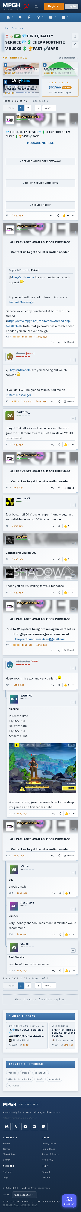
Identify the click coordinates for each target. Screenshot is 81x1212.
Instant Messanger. (22, 302)
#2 (7, 336)
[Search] (36, 6)
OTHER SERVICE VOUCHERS (41, 183)
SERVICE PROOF (41, 205)
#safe (40, 1079)
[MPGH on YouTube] (25, 1126)
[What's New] (29, 17)
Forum (6, 1143)
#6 (7, 526)
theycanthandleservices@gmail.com (40, 639)
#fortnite (41, 1072)
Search (6, 1159)
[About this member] (73, 123)
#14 (11, 934)
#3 (7, 401)
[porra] (26, 6)
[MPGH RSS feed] (43, 1126)
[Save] (75, 36)
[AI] (52, 17)
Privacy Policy (49, 1143)
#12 (8, 855)
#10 (8, 684)
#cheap (12, 1072)
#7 (7, 559)
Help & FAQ (47, 1159)
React (70, 342)
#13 (11, 893)
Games (7, 1148)
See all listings (68, 57)
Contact (46, 1177)
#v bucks (13, 1085)
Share (58, 215)
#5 (7, 487)
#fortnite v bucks (19, 1079)
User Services (14, 28)
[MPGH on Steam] (34, 1126)
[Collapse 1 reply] (6, 755)
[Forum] (10, 17)
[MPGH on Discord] (7, 1126)
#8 (7, 592)
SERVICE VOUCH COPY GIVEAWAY (41, 161)
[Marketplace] (65, 17)
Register (54, 6)
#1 (7, 215)
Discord (46, 1172)
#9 (7, 644)
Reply (51, 215)
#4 (7, 444)
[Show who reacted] (72, 215)
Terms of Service (50, 1154)
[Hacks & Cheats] (40, 17)
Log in (72, 6)
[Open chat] (20, 17)
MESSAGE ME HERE (40, 143)
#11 (11, 813)
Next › (49, 108)
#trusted (54, 1079)
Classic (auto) (22, 1194)
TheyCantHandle (22, 277)
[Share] (75, 44)
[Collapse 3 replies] (6, 919)
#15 (11, 970)
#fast (25, 1072)
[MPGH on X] (16, 1126)
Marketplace (9, 1154)
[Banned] (9, 357)
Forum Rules (48, 1148)
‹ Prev (10, 108)
